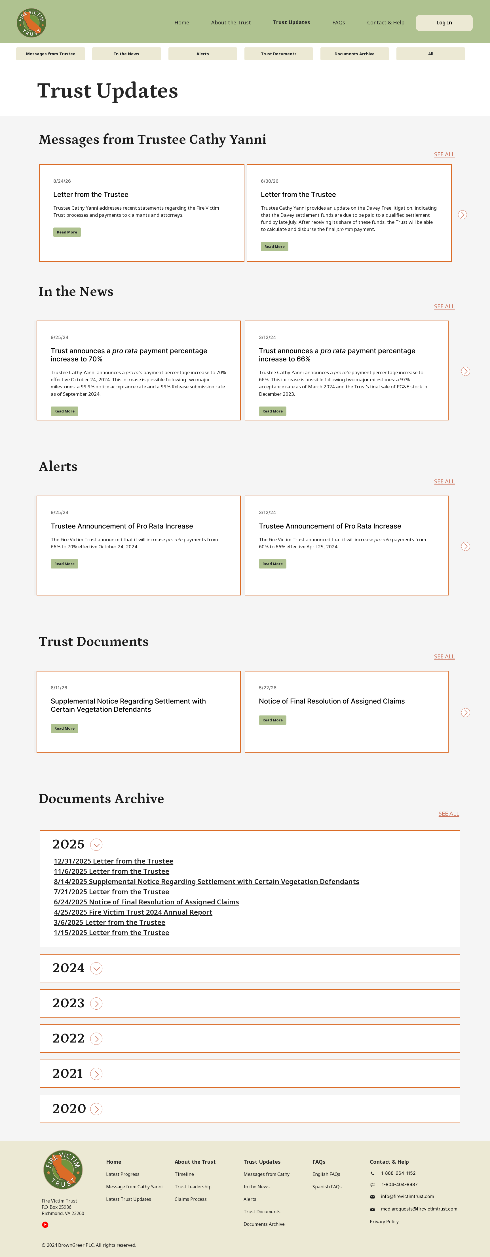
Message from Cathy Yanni (134, 1187)
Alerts (203, 53)
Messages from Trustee (50, 53)
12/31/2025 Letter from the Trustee (113, 861)
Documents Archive (355, 53)
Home (181, 22)
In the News (126, 53)
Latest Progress (123, 1174)
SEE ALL (444, 154)
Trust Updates (291, 22)
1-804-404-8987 (400, 1184)
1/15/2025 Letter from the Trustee (111, 932)
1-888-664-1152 (398, 1173)
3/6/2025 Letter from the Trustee (109, 922)
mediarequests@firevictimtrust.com (419, 1209)
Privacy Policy (384, 1221)
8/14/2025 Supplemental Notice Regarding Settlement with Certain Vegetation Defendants (206, 881)
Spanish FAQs (327, 1187)
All (430, 53)
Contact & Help (386, 22)
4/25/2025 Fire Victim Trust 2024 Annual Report (133, 912)
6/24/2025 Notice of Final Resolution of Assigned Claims (146, 901)
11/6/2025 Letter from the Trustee (111, 871)
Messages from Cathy (267, 1174)
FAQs (338, 22)
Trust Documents (279, 53)
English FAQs (326, 1174)
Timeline (184, 1174)
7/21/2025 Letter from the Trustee (111, 891)
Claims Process (191, 1199)
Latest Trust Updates (128, 1199)
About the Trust (231, 22)
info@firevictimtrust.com (407, 1196)
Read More (67, 232)
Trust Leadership (193, 1187)
